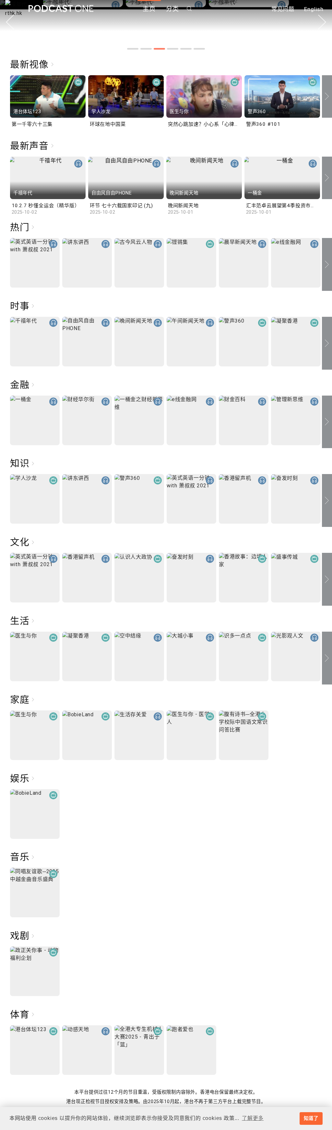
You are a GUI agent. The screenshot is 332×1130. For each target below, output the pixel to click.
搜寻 (189, 9)
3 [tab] (159, 49)
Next (322, 22)
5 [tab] (186, 49)
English (314, 9)
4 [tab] (172, 49)
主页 (149, 9)
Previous (10, 22)
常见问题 (282, 9)
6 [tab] (199, 49)
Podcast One (61, 8)
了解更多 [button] (253, 1118)
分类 (172, 9)
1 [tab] (132, 49)
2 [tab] (146, 49)
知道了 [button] (311, 1118)
